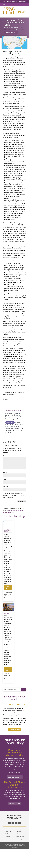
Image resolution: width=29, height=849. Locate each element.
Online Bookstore (12, 1)
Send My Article (14, 803)
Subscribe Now (14, 729)
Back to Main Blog (11, 32)
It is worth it (7, 613)
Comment (6, 456)
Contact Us (8, 831)
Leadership (8, 839)
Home (7, 829)
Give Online (8, 834)
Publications (20, 831)
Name (5, 472)
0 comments (21, 29)
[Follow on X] (13, 823)
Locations (7, 836)
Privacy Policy (20, 836)
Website (5, 486)
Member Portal (22, 1)
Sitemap (20, 839)
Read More (7, 588)
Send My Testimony (14, 777)
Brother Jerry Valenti (12, 27)
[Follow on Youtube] (19, 823)
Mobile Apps (20, 834)
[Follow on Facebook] (9, 823)
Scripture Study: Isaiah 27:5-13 (7, 530)
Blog (4, 1)
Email (5, 479)
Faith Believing (12, 29)
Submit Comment (22, 501)
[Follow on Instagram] (16, 823)
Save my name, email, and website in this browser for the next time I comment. (14, 495)
